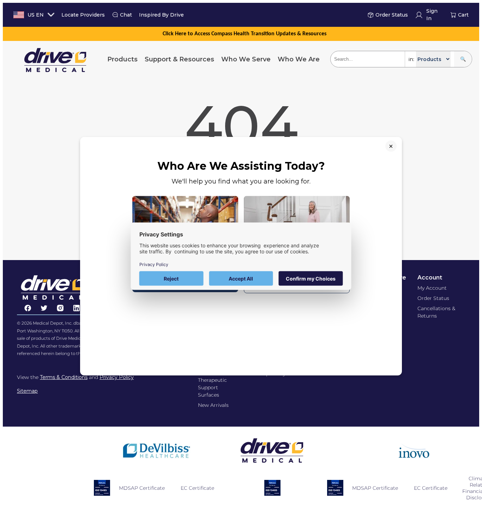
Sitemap (27, 391)
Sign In (432, 15)
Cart (463, 15)
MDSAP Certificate (142, 488)
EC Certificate (197, 488)
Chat (126, 15)
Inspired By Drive (161, 15)
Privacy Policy (117, 377)
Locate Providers (83, 15)
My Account (432, 288)
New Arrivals (213, 405)
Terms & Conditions (64, 377)
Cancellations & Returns (436, 312)
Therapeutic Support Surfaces (212, 387)
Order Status (391, 15)
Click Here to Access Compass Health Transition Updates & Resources (244, 34)
